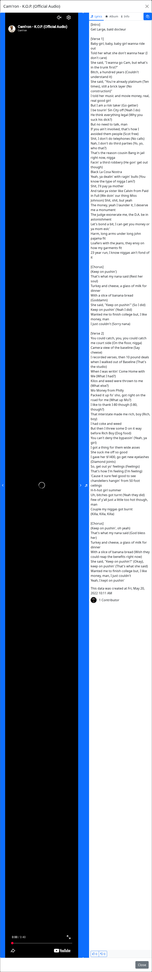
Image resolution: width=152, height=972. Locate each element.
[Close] (147, 6)
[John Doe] (94, 600)
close (142, 965)
